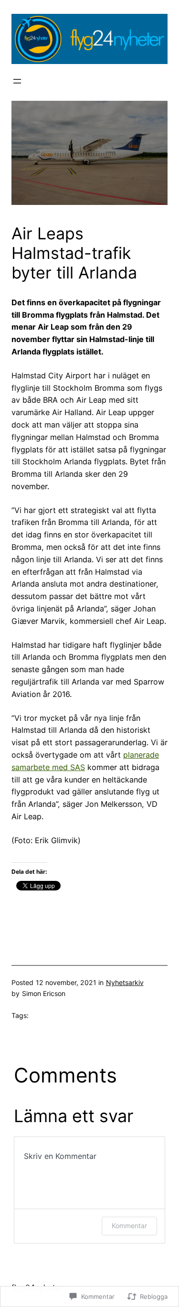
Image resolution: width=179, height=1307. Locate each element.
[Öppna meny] (17, 81)
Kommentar (129, 1225)
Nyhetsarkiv (125, 982)
